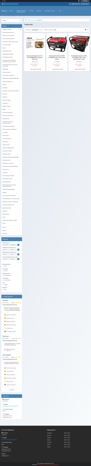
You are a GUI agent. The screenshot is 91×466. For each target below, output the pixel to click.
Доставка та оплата (50, 10)
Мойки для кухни (6, 154)
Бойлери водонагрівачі (7, 54)
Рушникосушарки (6, 100)
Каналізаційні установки (8, 75)
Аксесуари (4, 103)
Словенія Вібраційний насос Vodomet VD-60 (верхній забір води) (12, 344)
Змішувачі (4, 97)
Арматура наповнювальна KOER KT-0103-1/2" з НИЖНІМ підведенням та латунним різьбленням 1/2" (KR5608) (12, 309)
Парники (4, 84)
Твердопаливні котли (7, 81)
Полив (3, 217)
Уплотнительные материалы (9, 195)
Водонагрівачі (5, 118)
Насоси (4, 47)
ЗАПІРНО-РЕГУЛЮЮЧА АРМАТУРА (10, 78)
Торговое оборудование (8, 204)
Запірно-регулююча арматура (9, 129)
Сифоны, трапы (6, 144)
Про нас (31, 10)
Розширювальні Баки (7, 57)
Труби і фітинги (6, 214)
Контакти (39, 10)
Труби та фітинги (6, 72)
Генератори (5, 69)
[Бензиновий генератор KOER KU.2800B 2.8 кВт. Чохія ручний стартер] (56, 43)
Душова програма (6, 208)
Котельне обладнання (7, 115)
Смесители (5, 141)
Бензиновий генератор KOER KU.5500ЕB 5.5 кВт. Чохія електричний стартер (79, 57)
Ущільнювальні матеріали (8, 126)
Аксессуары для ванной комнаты (10, 166)
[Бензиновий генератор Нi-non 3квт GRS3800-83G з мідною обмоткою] (34, 43)
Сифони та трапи (6, 106)
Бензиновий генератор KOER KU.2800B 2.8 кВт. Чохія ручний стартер (56, 57)
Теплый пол (5, 172)
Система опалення (6, 138)
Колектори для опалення (8, 38)
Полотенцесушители (7, 178)
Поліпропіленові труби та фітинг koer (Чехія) (9, 65)
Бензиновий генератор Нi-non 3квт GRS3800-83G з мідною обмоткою (35, 57)
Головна (11, 10)
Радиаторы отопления (7, 163)
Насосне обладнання (7, 112)
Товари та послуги (20, 10)
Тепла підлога (5, 135)
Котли (3, 223)
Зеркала (4, 192)
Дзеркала (4, 211)
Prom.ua (52, 463)
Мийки (4, 109)
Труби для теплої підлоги (8, 35)
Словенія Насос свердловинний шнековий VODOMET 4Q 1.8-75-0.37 (11, 363)
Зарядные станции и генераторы (10, 201)
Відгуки (4, 230)
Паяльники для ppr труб (8, 32)
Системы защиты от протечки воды (10, 198)
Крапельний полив (6, 51)
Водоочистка (5, 169)
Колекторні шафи (6, 44)
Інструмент (5, 87)
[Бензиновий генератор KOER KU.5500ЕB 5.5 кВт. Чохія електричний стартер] (79, 43)
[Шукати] (20, 20)
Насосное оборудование (8, 147)
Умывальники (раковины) (8, 189)
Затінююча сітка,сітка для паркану (10, 90)
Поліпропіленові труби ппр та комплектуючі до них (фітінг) (9, 61)
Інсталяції (4, 93)
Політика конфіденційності (53, 464)
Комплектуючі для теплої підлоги (10, 41)
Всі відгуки (11, 389)
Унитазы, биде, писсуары (8, 175)
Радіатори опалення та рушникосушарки (7, 122)
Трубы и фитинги (6, 160)
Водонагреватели (6, 181)
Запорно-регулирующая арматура (10, 157)
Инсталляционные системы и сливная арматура (9, 185)
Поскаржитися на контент (42, 464)
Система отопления (7, 150)
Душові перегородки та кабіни (9, 220)
